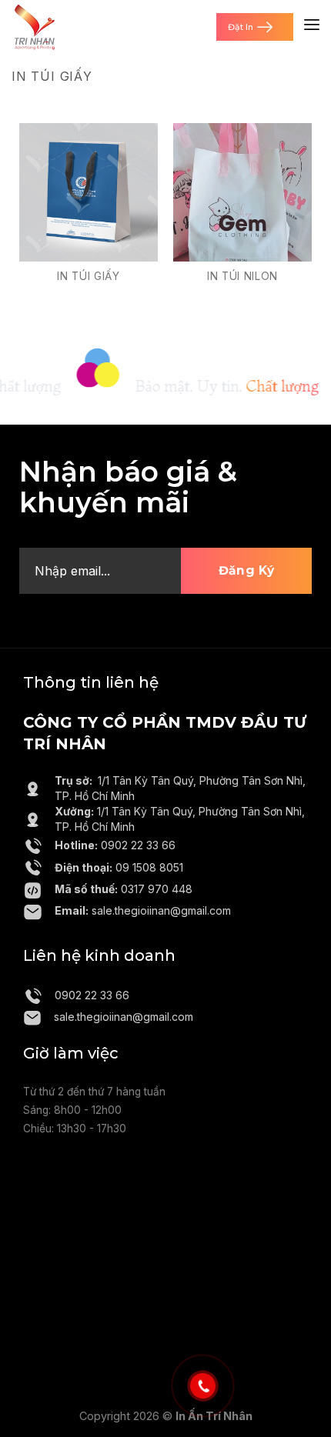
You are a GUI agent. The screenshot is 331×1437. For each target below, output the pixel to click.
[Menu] (311, 26)
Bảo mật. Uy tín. (214, 385)
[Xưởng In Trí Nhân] (35, 27)
